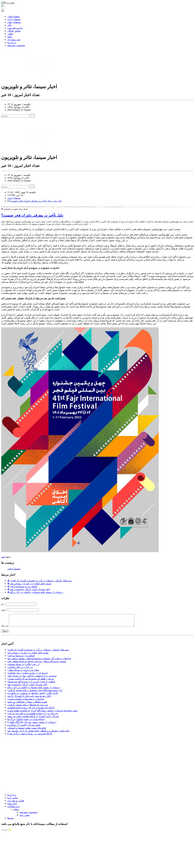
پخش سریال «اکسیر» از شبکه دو (23, 725)
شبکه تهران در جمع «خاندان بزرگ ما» (26, 719)
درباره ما (11, 42)
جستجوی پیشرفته (16, 45)
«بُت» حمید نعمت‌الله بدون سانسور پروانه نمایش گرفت (34, 690)
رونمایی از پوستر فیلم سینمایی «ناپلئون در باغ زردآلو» (35, 592)
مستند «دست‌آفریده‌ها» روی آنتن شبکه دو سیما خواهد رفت (36, 661)
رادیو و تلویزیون (15, 28)
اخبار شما (12, 803)
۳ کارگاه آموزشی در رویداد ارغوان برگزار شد (29, 733)
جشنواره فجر (14, 568)
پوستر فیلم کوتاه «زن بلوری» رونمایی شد (29, 583)
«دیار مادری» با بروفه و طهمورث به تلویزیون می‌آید (32, 713)
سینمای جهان (14, 22)
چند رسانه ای (14, 39)
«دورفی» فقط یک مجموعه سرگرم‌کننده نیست (30, 678)
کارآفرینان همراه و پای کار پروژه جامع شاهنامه (30, 707)
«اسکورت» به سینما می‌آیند (22, 586)
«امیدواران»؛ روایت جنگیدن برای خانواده (27, 673)
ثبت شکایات (13, 806)
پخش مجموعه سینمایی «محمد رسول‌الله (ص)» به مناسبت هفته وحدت (42, 710)
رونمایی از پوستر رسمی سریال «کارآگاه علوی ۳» (32, 722)
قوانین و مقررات (15, 800)
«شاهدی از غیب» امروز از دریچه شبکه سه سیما (31, 681)
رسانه (16, 809)
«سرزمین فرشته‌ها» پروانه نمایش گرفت (27, 704)
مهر (3, 556)
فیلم (9, 36)
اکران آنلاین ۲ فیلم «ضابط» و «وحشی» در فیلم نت (32, 693)
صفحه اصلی (13, 16)
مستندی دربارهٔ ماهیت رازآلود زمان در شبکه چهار (32, 675)
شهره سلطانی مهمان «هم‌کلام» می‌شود (27, 701)
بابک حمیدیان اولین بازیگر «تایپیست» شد (28, 589)
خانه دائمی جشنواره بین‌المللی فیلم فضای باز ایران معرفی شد (38, 730)
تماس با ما (12, 797)
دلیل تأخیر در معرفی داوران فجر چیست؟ (32, 215)
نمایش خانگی (14, 31)
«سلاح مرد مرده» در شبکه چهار (23, 670)
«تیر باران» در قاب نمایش (20, 667)
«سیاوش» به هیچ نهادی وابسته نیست (25, 699)
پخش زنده (25, 815)
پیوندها (10, 818)
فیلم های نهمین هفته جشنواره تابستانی (26, 728)
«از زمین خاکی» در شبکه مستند (23, 664)
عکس (10, 33)
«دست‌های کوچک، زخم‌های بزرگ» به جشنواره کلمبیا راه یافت (39, 580)
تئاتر (9, 25)
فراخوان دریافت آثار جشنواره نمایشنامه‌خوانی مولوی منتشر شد (39, 658)
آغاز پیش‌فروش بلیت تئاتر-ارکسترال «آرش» (29, 696)
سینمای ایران (14, 19)
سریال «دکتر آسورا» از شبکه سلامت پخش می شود (33, 716)
